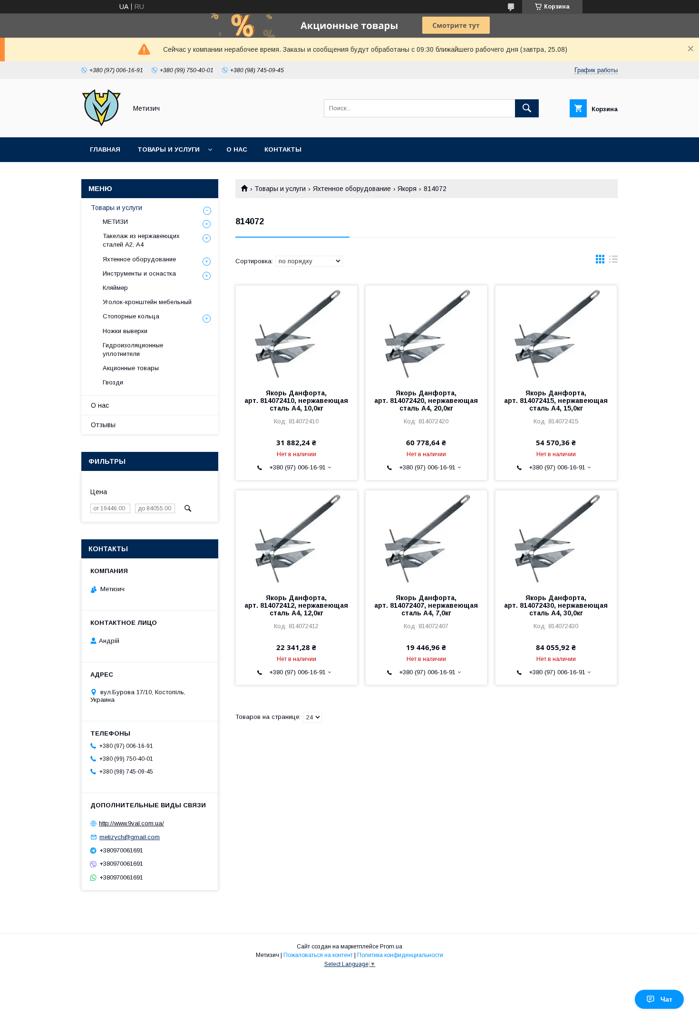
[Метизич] (101, 125)
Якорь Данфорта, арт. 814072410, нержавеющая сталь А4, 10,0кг (296, 400)
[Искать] (527, 108)
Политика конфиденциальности (400, 955)
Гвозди (113, 382)
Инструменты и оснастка (139, 273)
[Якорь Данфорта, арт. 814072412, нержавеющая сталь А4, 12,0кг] (296, 537)
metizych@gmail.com (129, 837)
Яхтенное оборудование (352, 188)
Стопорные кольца (131, 316)
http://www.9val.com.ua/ (131, 823)
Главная (105, 149)
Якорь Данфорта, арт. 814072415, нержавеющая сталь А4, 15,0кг (556, 400)
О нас (236, 149)
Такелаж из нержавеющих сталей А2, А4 (141, 240)
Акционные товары (131, 368)
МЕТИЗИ (115, 221)
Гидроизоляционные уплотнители (133, 349)
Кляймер (115, 287)
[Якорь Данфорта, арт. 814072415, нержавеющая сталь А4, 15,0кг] (556, 333)
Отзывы (103, 425)
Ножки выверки (125, 331)
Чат (666, 999)
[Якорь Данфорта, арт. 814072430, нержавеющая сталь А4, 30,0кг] (556, 537)
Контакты (282, 149)
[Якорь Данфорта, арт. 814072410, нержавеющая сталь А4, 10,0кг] (296, 333)
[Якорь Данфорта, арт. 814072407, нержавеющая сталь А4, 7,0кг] (426, 537)
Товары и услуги (168, 149)
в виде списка (613, 261)
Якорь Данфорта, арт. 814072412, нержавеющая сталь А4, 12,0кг (296, 605)
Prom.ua (391, 946)
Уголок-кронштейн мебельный (147, 302)
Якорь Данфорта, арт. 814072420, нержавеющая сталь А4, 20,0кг (426, 400)
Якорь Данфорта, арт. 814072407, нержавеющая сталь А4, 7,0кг (426, 605)
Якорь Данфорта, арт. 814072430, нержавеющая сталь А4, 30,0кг (556, 605)
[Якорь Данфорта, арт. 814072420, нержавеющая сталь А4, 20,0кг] (426, 333)
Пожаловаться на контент (318, 955)
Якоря (407, 188)
